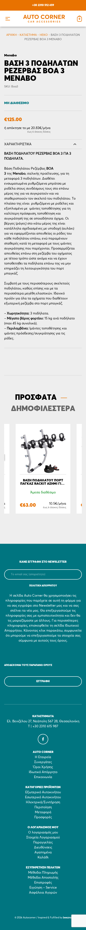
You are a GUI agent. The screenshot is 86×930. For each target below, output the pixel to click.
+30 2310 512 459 (43, 5)
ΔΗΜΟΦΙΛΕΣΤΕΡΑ (43, 409)
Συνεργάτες (43, 762)
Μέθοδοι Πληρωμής (43, 872)
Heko (44, 35)
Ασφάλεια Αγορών (43, 892)
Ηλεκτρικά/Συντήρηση (43, 802)
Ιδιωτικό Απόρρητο (43, 772)
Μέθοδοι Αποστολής (43, 877)
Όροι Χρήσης (43, 767)
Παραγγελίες (43, 842)
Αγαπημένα (43, 852)
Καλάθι (43, 857)
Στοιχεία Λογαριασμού (43, 837)
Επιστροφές (43, 882)
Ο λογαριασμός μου (43, 832)
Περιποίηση (43, 807)
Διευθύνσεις (43, 847)
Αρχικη (11, 35)
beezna (67, 917)
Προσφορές (43, 817)
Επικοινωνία (43, 777)
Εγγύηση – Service (43, 887)
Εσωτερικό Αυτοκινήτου (43, 797)
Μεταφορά (43, 812)
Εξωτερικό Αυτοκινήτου (43, 792)
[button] (7, 18)
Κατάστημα (28, 35)
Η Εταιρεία (43, 757)
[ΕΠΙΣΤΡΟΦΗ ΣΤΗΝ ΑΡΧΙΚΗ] (44, 18)
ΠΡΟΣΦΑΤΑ (36, 397)
